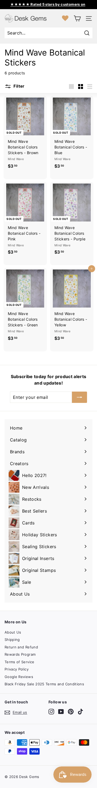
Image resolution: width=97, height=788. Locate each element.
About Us (13, 632)
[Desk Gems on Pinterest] (71, 711)
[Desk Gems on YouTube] (61, 711)
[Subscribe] (79, 397)
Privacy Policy (17, 669)
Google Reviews (19, 677)
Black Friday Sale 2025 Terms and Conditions (44, 684)
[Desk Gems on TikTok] (80, 711)
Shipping (12, 639)
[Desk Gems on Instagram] (51, 711)
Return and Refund (21, 647)
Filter (19, 86)
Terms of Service (19, 662)
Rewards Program (20, 654)
